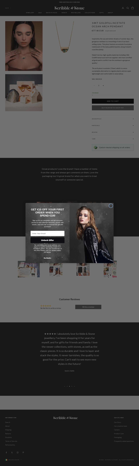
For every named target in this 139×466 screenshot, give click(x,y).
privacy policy (56, 250)
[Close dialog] (111, 206)
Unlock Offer (47, 240)
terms (49, 252)
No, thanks (47, 258)
